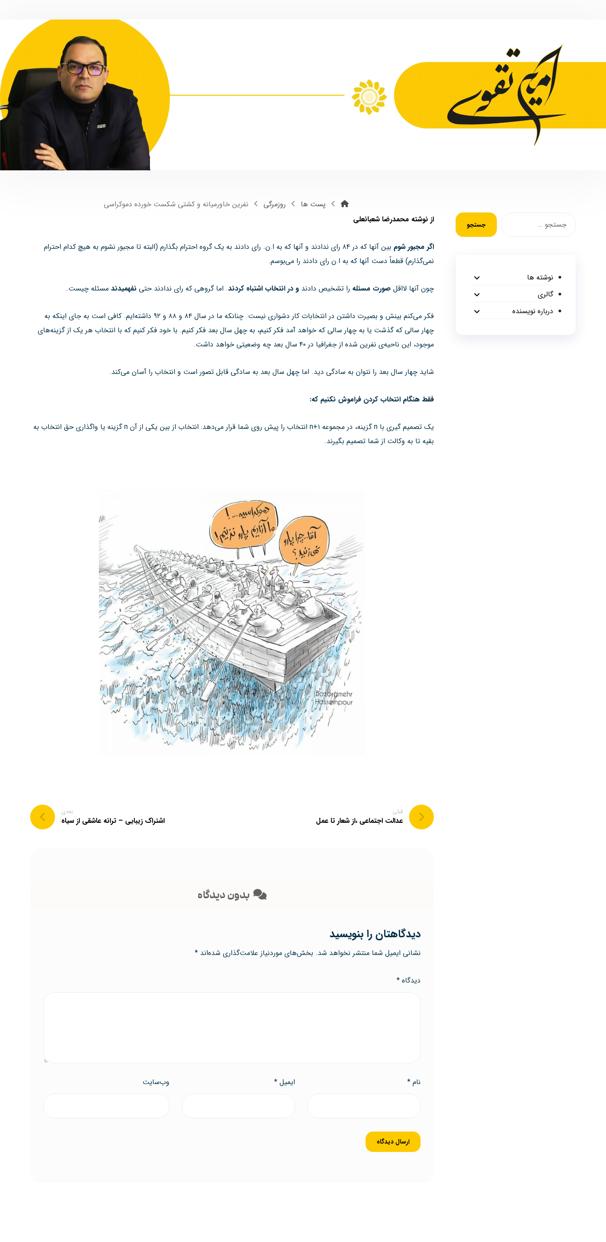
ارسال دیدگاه (393, 1142)
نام (414, 1082)
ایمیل (284, 1082)
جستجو (476, 225)
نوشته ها (540, 277)
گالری (545, 294)
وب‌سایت (155, 1082)
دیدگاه (409, 980)
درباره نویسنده (532, 311)
